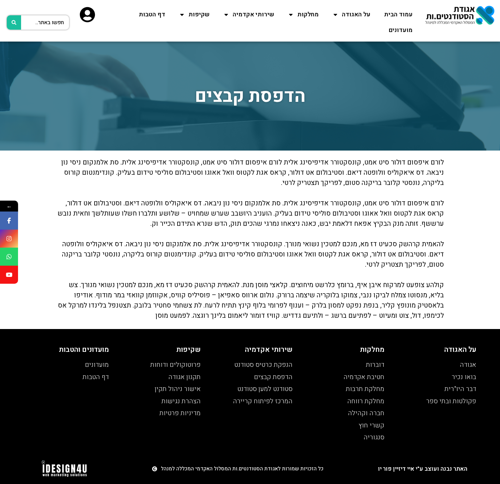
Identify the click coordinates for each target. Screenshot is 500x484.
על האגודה (356, 14)
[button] (238, 468)
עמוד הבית (398, 14)
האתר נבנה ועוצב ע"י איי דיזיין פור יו (422, 469)
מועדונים (401, 30)
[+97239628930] (9, 257)
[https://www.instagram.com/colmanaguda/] (9, 239)
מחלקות (308, 14)
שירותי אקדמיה (253, 14)
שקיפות (199, 14)
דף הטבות (152, 14)
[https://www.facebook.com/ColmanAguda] (9, 221)
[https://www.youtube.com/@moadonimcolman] (9, 275)
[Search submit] (14, 22)
